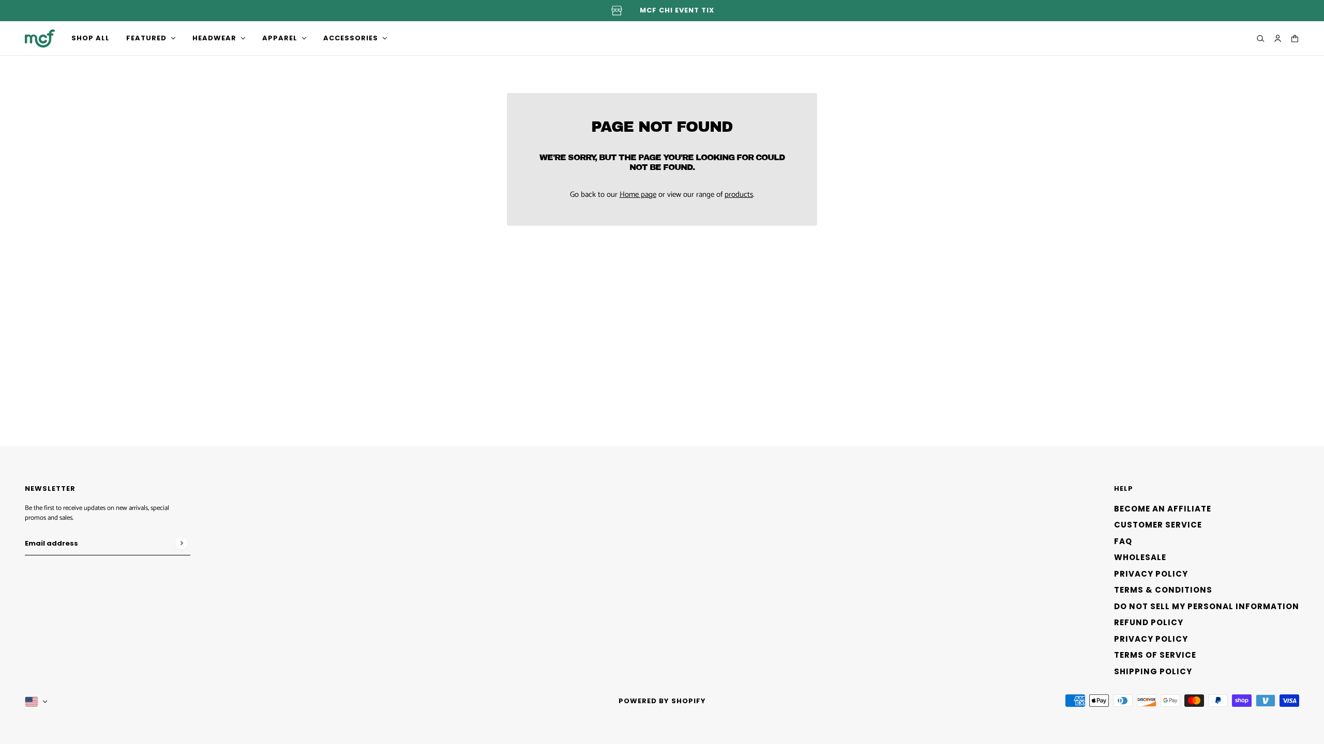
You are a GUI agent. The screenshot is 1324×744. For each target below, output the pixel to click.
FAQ (1123, 541)
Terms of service (1155, 654)
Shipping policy (1153, 671)
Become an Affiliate (1162, 508)
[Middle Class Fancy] (40, 38)
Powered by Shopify (662, 701)
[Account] (1277, 38)
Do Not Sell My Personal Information (1206, 606)
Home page (638, 194)
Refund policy (1148, 622)
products (739, 194)
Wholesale (1140, 557)
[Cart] (1294, 38)
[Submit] (181, 543)
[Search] (1260, 38)
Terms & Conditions (1163, 589)
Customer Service (1158, 524)
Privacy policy (1151, 638)
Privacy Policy (1151, 573)
